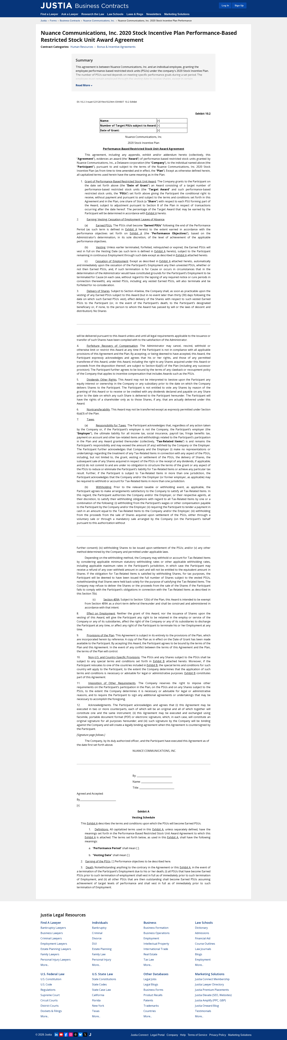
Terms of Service (197, 1035)
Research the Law (92, 14)
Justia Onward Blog (207, 1005)
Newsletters (153, 14)
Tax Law (149, 959)
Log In (225, 5)
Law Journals (203, 949)
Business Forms (153, 990)
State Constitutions (104, 979)
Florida (96, 1000)
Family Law (98, 954)
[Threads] (76, 1035)
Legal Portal (157, 1035)
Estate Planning (102, 949)
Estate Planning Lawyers (56, 949)
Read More (83, 85)
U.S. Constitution (51, 979)
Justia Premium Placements (212, 990)
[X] (85, 1035)
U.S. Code (46, 984)
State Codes (99, 984)
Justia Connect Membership (212, 979)
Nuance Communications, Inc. (99, 20)
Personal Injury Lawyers (56, 959)
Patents (148, 1000)
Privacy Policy (217, 1035)
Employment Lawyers (54, 943)
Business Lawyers (52, 933)
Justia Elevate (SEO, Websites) (213, 995)
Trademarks (151, 1005)
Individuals (100, 923)
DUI (94, 943)
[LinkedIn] (56, 1035)
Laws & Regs (135, 14)
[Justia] (56, 5)
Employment (151, 938)
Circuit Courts (49, 1000)
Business (150, 923)
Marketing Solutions (177, 14)
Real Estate (150, 954)
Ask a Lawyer (70, 14)
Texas (95, 1011)
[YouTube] (61, 1035)
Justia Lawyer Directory (209, 984)
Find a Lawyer (49, 14)
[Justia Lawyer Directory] (90, 1035)
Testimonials (203, 1011)
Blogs (198, 954)
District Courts (50, 1005)
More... (45, 965)
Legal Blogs (151, 984)
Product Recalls (153, 995)
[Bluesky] (80, 1035)
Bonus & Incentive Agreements (116, 47)
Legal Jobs (150, 979)
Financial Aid (202, 938)
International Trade (156, 949)
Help (183, 1035)
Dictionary (201, 928)
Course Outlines (205, 943)
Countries (150, 1011)
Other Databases (156, 974)
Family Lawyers (50, 954)
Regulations (48, 990)
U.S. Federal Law (52, 974)
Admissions (202, 933)
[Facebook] (66, 1035)
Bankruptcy (99, 928)
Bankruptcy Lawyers (53, 928)
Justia (44, 20)
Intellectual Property (156, 943)
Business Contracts (70, 20)
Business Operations (157, 933)
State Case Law (101, 990)
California (98, 995)
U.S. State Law (102, 974)
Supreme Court (50, 995)
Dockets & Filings (51, 1011)
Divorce (96, 938)
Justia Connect (139, 1035)
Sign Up (239, 5)
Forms (53, 20)
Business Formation (156, 928)
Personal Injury (101, 959)
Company (172, 1035)
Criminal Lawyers (51, 938)
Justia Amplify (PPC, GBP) (210, 1000)
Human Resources (81, 47)
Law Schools (115, 14)
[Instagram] (71, 1035)
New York (98, 1005)
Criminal (97, 933)
